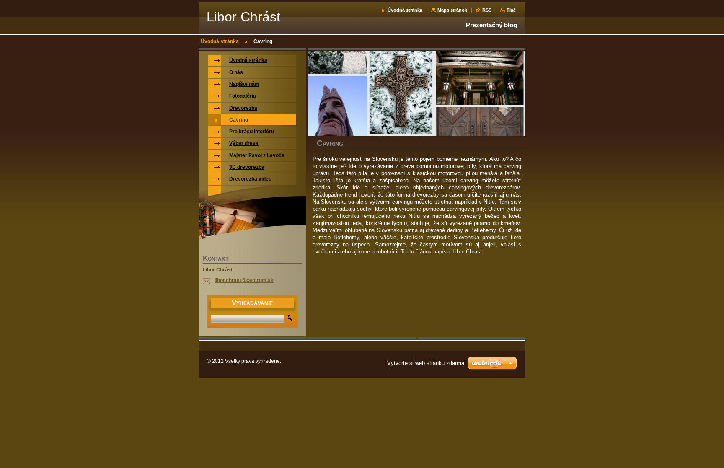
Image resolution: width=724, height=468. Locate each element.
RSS (486, 10)
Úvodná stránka (405, 10)
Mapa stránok (452, 10)
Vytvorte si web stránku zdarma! (426, 363)
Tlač (511, 10)
